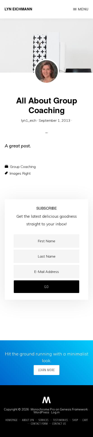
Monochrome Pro (43, 409)
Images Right (20, 173)
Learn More (46, 370)
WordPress (41, 412)
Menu (83, 9)
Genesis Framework (74, 409)
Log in (55, 412)
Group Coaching (23, 166)
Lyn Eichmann (18, 8)
